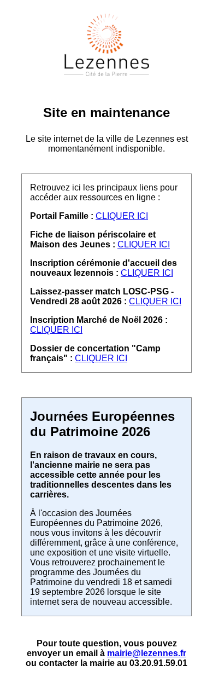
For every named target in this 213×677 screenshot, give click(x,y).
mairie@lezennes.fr (146, 653)
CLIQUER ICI (122, 216)
